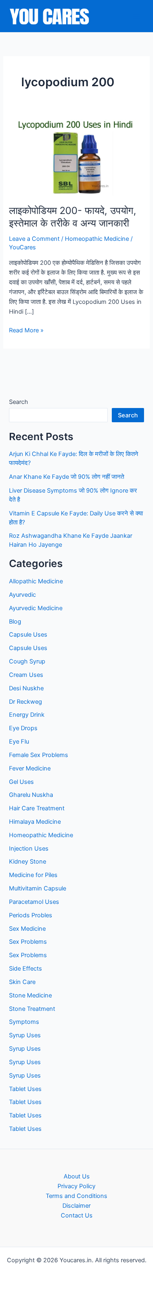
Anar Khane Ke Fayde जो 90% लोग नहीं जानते (66, 476)
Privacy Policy (76, 1186)
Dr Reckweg (25, 701)
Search (18, 402)
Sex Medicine (27, 928)
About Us (77, 1176)
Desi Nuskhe (26, 688)
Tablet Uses (25, 1089)
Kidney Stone (27, 861)
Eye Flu (19, 741)
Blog (15, 621)
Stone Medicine (30, 995)
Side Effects (25, 968)
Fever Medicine (30, 768)
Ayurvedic (22, 594)
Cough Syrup (27, 661)
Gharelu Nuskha (31, 795)
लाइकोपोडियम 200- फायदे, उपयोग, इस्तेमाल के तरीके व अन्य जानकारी (72, 217)
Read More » (26, 330)
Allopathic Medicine (36, 581)
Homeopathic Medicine (97, 238)
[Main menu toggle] (136, 16)
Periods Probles (30, 915)
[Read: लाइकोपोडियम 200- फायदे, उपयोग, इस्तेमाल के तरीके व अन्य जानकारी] (76, 157)
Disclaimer (76, 1205)
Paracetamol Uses (34, 901)
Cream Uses (26, 675)
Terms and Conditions (76, 1196)
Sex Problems (28, 941)
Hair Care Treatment (36, 808)
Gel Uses (21, 781)
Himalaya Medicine (35, 821)
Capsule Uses (28, 634)
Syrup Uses (25, 1035)
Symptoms (24, 1021)
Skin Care (22, 982)
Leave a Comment (34, 238)
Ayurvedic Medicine (35, 608)
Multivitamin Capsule (37, 888)
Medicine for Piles (33, 875)
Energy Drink (26, 714)
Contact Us (77, 1215)
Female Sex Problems (38, 755)
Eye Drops (23, 728)
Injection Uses (29, 848)
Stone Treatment (32, 1008)
